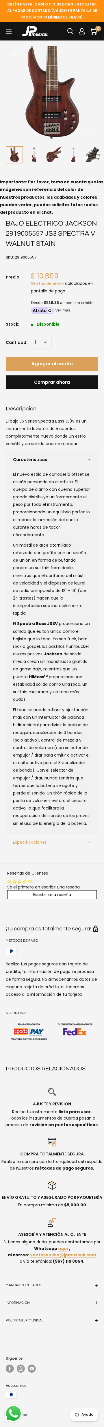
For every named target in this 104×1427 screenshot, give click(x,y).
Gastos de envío (47, 283)
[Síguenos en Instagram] (21, 1369)
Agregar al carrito (52, 364)
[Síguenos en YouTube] (32, 1369)
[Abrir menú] (9, 31)
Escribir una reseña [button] (52, 894)
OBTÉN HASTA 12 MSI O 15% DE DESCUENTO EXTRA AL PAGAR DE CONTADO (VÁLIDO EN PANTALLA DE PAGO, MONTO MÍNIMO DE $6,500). (52, 11)
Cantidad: (16, 342)
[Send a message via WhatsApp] (13, 1413)
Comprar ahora (52, 382)
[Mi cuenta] (82, 31)
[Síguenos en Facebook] (10, 1369)
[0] (93, 31)
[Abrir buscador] (70, 31)
